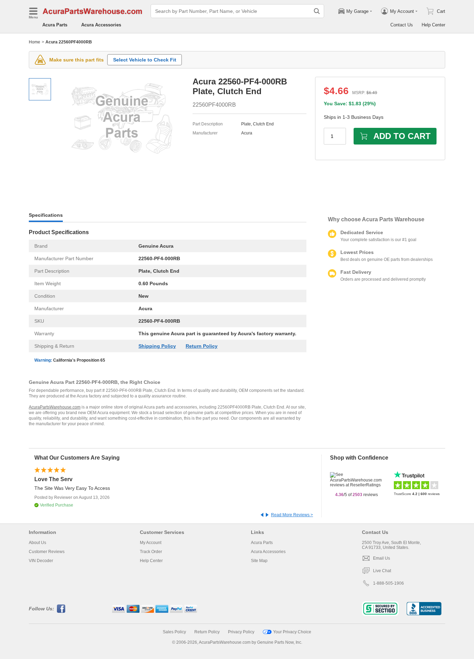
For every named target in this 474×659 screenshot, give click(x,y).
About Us (37, 542)
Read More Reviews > (292, 514)
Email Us (381, 558)
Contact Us (401, 24)
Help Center (433, 24)
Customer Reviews (47, 551)
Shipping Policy (157, 346)
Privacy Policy (241, 631)
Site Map (259, 560)
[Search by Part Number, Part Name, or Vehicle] (317, 11)
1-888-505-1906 (388, 583)
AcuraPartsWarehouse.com (55, 407)
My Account (150, 542)
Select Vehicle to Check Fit (144, 60)
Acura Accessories (101, 24)
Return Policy (202, 346)
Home (34, 42)
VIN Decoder (41, 560)
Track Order (151, 551)
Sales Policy (174, 631)
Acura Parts (54, 24)
